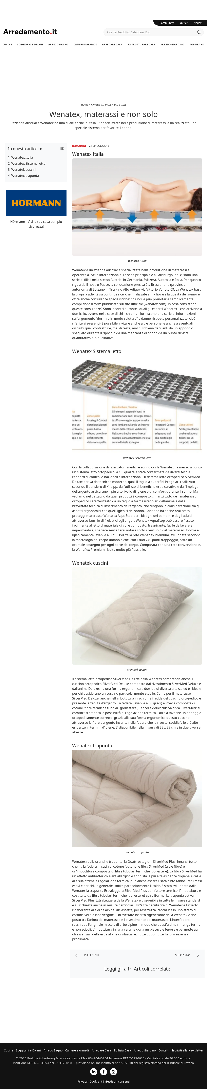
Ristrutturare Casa (141, 44)
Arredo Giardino (172, 44)
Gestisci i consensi (117, 1081)
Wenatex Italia (22, 157)
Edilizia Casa (122, 1050)
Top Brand (197, 44)
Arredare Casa (112, 44)
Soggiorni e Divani (30, 44)
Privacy (82, 1081)
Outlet (184, 23)
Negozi (198, 23)
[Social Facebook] (103, 1071)
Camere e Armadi (85, 44)
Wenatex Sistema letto (28, 163)
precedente (91, 955)
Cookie (94, 1081)
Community (166, 23)
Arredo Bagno (58, 44)
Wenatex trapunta (25, 175)
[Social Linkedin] (93, 1071)
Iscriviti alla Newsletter (187, 1050)
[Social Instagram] (113, 1071)
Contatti (163, 1050)
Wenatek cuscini (23, 169)
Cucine (7, 44)
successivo (183, 955)
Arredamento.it (53, 31)
